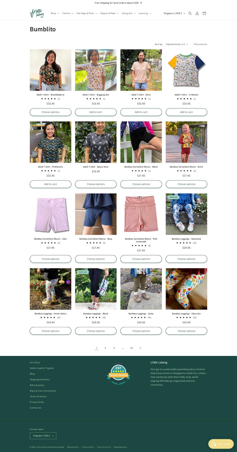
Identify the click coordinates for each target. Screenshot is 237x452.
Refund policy (37, 385)
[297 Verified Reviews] (118, 386)
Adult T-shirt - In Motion (186, 94)
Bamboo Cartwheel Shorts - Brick (186, 167)
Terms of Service (38, 396)
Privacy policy (88, 447)
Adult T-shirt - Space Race (96, 167)
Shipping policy (120, 447)
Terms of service (104, 447)
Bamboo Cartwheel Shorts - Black (141, 167)
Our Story (35, 362)
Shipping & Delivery (40, 379)
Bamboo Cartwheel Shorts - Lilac (50, 239)
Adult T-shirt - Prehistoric (50, 167)
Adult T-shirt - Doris (141, 94)
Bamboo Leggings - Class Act (186, 313)
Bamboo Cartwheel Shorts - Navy (95, 239)
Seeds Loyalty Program (42, 368)
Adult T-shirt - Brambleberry (50, 94)
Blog (32, 373)
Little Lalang (41, 447)
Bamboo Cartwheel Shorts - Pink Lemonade (141, 240)
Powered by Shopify (56, 447)
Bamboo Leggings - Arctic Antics (51, 313)
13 (131, 347)
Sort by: (159, 44)
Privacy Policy (37, 402)
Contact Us (35, 407)
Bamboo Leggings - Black (95, 313)
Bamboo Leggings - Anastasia (186, 239)
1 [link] (96, 347)
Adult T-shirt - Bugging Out (96, 94)
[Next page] (140, 347)
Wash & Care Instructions (43, 390)
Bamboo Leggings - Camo (141, 313)
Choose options (50, 111)
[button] (54, 13)
